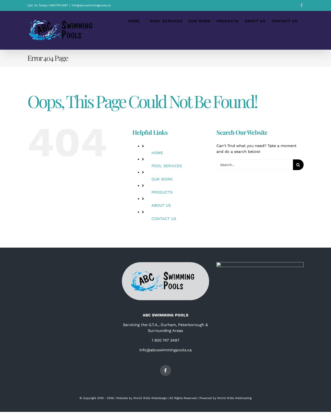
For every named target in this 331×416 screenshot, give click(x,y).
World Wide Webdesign (150, 398)
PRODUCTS (162, 192)
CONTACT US (163, 218)
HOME (157, 152)
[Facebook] (165, 370)
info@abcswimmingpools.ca (91, 5)
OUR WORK (162, 179)
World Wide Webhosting (234, 398)
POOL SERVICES (166, 166)
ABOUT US (161, 205)
